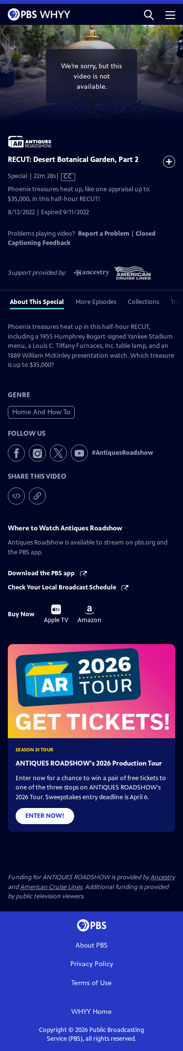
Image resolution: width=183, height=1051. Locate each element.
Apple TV (56, 614)
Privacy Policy (91, 964)
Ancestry (162, 877)
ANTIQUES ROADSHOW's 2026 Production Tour (89, 763)
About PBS (91, 945)
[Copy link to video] (37, 496)
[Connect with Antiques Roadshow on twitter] (58, 453)
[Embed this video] (16, 496)
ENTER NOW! (44, 816)
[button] (149, 14)
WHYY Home (91, 1012)
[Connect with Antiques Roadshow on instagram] (37, 453)
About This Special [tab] (37, 302)
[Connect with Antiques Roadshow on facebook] (16, 453)
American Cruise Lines (51, 887)
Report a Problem (103, 234)
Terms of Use (91, 983)
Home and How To (41, 412)
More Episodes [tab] (96, 302)
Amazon (90, 615)
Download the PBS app (42, 573)
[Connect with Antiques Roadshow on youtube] (79, 453)
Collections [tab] (143, 302)
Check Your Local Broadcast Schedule (63, 587)
